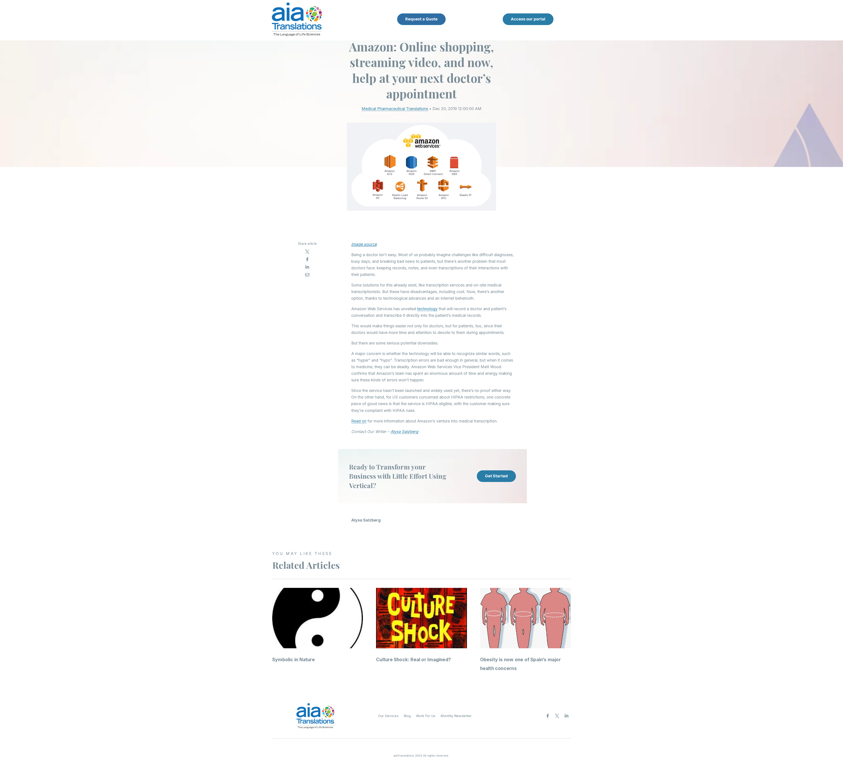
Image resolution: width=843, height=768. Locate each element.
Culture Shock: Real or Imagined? (413, 659)
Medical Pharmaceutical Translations (395, 108)
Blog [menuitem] (407, 716)
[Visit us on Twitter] (557, 716)
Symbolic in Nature (293, 659)
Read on (358, 421)
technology (427, 308)
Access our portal (528, 19)
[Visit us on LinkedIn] (567, 716)
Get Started (496, 476)
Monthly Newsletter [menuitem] (456, 716)
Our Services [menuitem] (388, 716)
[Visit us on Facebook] (548, 716)
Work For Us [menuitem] (425, 716)
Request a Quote (421, 19)
